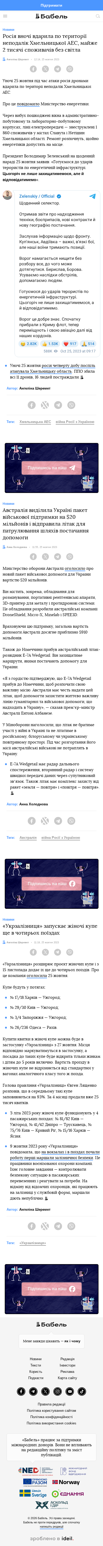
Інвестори (67, 1365)
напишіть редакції (51, 1526)
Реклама (67, 1372)
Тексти (35, 1365)
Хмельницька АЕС (35, 422)
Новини (35, 1359)
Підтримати (51, 5)
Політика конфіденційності (51, 1417)
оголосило (75, 569)
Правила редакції (51, 1404)
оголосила (37, 976)
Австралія (28, 838)
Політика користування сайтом (51, 1411)
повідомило (28, 104)
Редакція (67, 1359)
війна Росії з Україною (75, 422)
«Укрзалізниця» (33, 1243)
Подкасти (35, 1378)
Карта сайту (67, 1378)
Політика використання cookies (51, 1423)
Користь (35, 1372)
